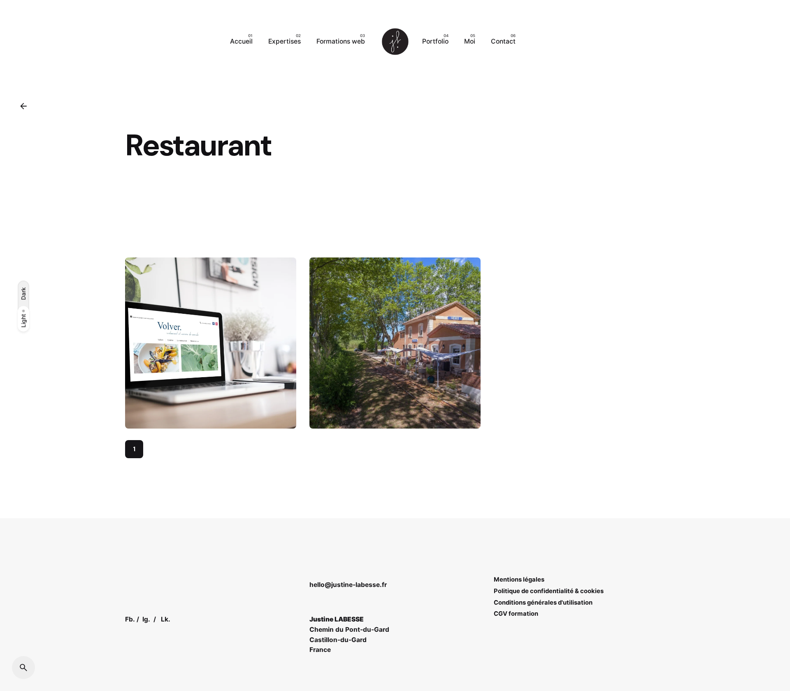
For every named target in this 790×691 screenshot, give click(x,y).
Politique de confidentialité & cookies (549, 591)
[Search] (23, 667)
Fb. (130, 619)
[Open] (141, 271)
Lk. (165, 619)
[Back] (23, 106)
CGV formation (516, 613)
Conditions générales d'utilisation (543, 602)
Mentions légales (519, 579)
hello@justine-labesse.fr (348, 585)
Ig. (146, 619)
